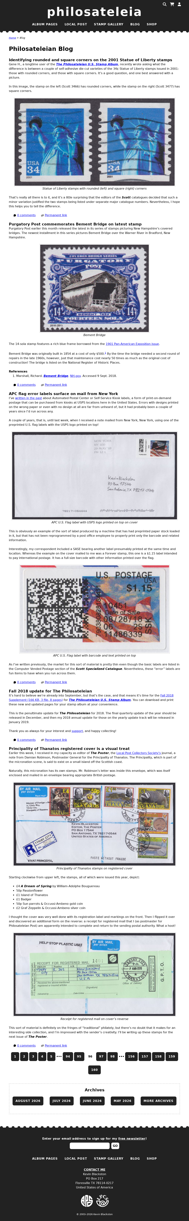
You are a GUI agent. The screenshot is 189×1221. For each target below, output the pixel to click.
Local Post (76, 24)
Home (12, 37)
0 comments (26, 215)
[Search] (164, 4)
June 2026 (92, 1101)
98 (112, 1056)
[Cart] (172, 4)
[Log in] (179, 4)
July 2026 (62, 1101)
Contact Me (94, 1169)
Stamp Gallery (108, 24)
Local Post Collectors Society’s (138, 753)
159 (172, 1056)
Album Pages (45, 24)
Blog (135, 24)
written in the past (28, 398)
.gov (75, 376)
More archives (158, 1101)
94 (68, 1056)
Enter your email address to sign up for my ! (94, 1138)
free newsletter (131, 1138)
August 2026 (28, 1101)
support (77, 731)
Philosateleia (94, 12)
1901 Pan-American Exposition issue (132, 344)
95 (79, 1056)
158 (158, 1056)
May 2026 (122, 1101)
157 (145, 1056)
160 (94, 1070)
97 (101, 1056)
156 (131, 1056)
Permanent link (56, 215)
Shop (152, 24)
